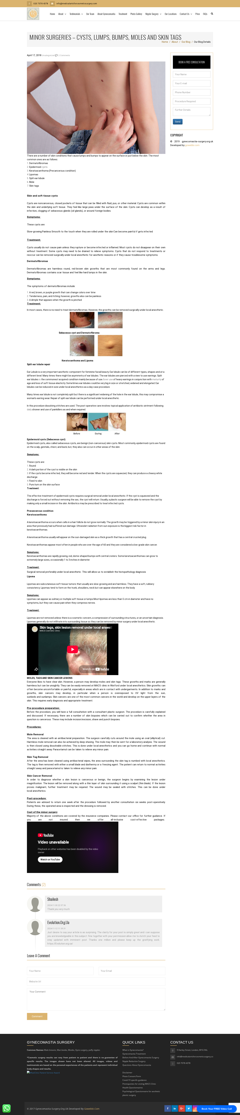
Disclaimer (127, 1072)
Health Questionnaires (132, 1087)
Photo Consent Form (131, 1076)
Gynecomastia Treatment (134, 1053)
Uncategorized (48, 55)
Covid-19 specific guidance (134, 1080)
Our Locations (170, 14)
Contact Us (185, 14)
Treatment (123, 14)
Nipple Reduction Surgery (133, 1061)
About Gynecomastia (106, 14)
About (61, 14)
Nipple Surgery (152, 14)
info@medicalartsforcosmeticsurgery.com (76, 3)
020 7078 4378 (40, 3)
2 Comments (64, 55)
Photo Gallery (136, 14)
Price (197, 14)
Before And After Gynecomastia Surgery (140, 1057)
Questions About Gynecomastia (136, 1065)
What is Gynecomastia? (133, 1050)
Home (52, 14)
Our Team (90, 14)
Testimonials (75, 14)
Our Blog (186, 42)
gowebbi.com (192, 145)
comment (37, 1016)
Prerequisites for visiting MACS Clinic (139, 1083)
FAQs (205, 14)
